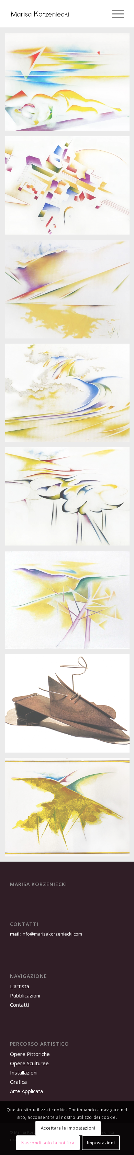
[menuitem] (114, 14)
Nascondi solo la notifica (48, 1143)
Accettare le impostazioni (68, 1128)
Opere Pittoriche (30, 1053)
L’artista (19, 986)
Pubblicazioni (25, 995)
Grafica (18, 1081)
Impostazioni (101, 1143)
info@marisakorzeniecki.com (51, 934)
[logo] (55, 14)
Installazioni (23, 1072)
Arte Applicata (26, 1091)
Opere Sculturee (29, 1063)
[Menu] (114, 14)
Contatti (19, 1004)
